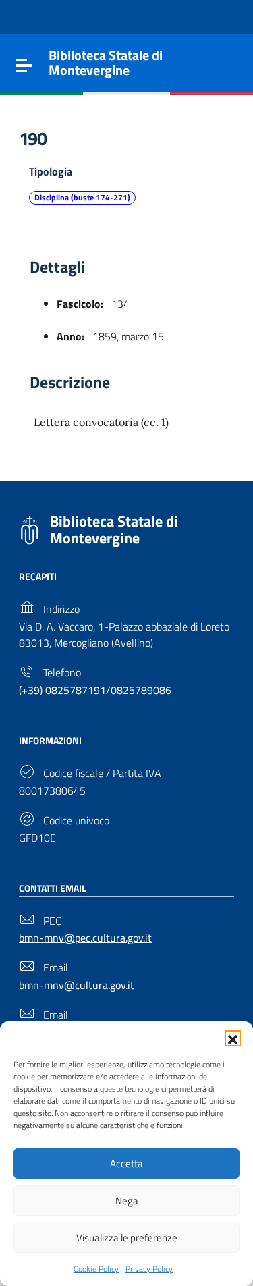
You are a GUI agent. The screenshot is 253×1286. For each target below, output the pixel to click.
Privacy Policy (149, 1268)
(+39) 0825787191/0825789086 (95, 690)
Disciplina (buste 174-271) (82, 197)
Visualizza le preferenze (126, 1237)
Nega (126, 1200)
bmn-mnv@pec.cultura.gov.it (85, 938)
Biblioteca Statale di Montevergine (114, 530)
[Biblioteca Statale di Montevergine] (29, 528)
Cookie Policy (96, 1268)
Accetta (126, 1163)
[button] (233, 1038)
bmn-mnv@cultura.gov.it (76, 985)
